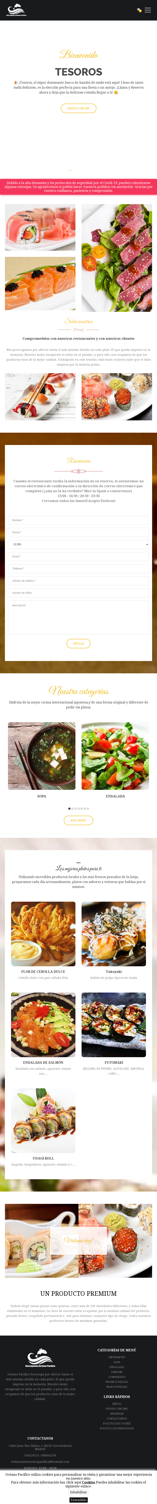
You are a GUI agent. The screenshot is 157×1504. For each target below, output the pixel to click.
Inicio (116, 1403)
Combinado (117, 1376)
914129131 (31, 1455)
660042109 (48, 1455)
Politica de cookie (117, 1423)
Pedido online (117, 1408)
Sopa (41, 796)
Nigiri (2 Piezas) (117, 1381)
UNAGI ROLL (43, 1158)
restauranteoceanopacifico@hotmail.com (40, 1461)
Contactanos (117, 1418)
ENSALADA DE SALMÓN (43, 1063)
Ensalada (115, 796)
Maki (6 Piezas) (117, 1386)
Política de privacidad (117, 1428)
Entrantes (117, 1357)
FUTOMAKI (114, 1063)
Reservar (116, 1413)
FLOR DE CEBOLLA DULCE (43, 972)
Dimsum (116, 1372)
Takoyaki (114, 972)
